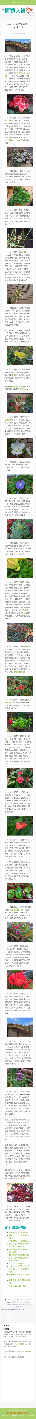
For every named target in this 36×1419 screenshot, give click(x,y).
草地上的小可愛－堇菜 (17, 1286)
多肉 (21, 1299)
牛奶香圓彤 (15, 1299)
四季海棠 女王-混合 (17, 910)
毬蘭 (24, 1302)
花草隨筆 (26, 1299)
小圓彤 (27, 646)
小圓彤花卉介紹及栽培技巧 (19, 1266)
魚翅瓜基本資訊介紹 (16, 1263)
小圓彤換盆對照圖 (18, 672)
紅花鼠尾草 (12, 1302)
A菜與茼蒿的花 (22, 389)
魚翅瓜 (24, 613)
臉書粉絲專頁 (12, 386)
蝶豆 (24, 498)
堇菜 (24, 1092)
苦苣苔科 (19, 1302)
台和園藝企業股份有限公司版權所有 (18, 1413)
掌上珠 (22, 1041)
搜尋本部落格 (24, 1351)
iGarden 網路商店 (17, 1344)
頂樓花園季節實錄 (12, 1304)
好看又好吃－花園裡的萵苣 (19, 1241)
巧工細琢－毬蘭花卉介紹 (18, 1232)
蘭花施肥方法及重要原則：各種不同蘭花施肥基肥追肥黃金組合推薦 (19, 1258)
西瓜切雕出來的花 (13, 140)
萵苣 (13, 375)
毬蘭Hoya (25, 252)
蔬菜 (23, 1304)
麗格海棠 (11, 121)
